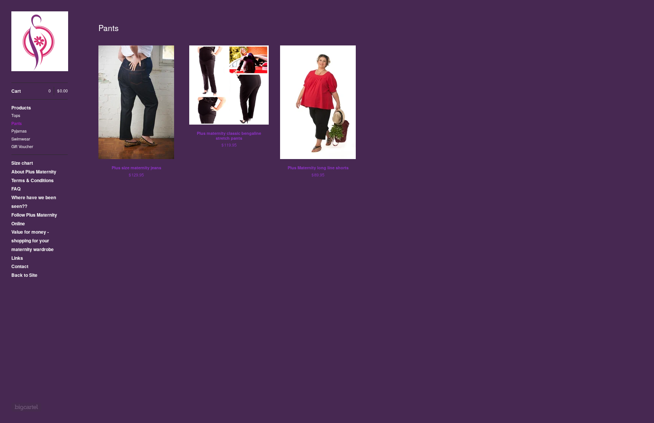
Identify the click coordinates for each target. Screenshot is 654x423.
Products (21, 107)
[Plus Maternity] (39, 41)
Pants (16, 123)
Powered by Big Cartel (26, 407)
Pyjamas (18, 131)
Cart (39, 90)
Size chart (22, 162)
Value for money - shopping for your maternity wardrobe (32, 240)
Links (17, 257)
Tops (15, 115)
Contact (19, 266)
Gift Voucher (22, 146)
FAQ (15, 188)
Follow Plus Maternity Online (34, 219)
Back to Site (24, 275)
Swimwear (20, 139)
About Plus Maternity (33, 171)
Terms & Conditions (32, 180)
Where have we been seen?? (33, 201)
